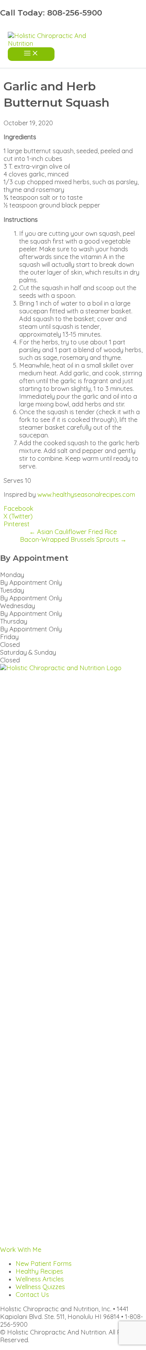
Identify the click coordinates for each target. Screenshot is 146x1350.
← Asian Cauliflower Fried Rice (73, 532)
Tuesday (12, 590)
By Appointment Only (31, 582)
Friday (9, 637)
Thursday (13, 621)
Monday (12, 575)
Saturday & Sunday (28, 652)
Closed (10, 644)
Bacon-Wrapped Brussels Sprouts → (73, 539)
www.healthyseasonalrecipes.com (86, 494)
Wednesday (17, 606)
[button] (20, 1249)
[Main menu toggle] (31, 54)
